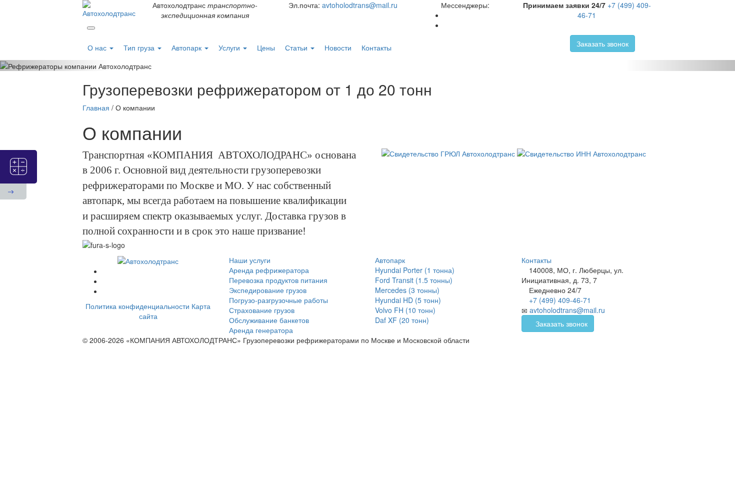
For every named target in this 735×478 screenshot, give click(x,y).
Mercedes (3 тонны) (407, 290)
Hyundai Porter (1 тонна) (414, 270)
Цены (266, 47)
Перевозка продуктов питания (278, 280)
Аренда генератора (261, 330)
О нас (98, 47)
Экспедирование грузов (267, 290)
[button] (55, 65)
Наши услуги (249, 260)
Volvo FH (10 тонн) (405, 310)
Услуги (230, 47)
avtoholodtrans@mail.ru (360, 5)
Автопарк (188, 47)
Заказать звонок (602, 43)
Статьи (297, 47)
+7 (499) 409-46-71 (560, 300)
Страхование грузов (261, 310)
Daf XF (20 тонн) (402, 320)
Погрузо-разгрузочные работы (278, 300)
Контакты (377, 47)
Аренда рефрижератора (269, 270)
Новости (338, 47)
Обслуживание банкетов (269, 320)
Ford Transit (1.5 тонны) (413, 280)
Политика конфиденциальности (138, 306)
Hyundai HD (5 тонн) (408, 300)
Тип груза (140, 47)
